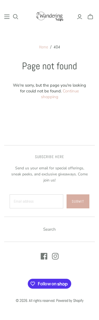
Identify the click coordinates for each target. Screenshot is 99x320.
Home (43, 46)
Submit (78, 201)
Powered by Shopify (70, 300)
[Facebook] (44, 256)
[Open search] (15, 17)
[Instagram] (55, 256)
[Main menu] (7, 17)
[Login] (79, 17)
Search (49, 229)
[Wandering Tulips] (49, 16)
